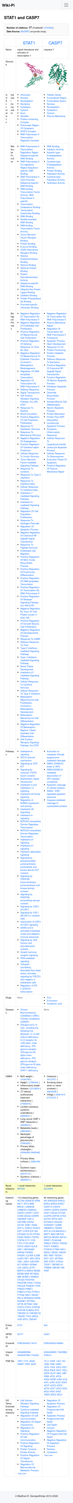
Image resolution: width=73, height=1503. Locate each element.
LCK (19, 1267)
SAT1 (46, 1258)
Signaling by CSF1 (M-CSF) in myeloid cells (29, 915)
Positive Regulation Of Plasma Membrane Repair (56, 468)
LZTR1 (32, 1267)
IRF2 (32, 1258)
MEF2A (60, 1234)
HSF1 (20, 1249)
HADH (27, 1246)
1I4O (58, 1361)
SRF (46, 1261)
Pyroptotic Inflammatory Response (53, 432)
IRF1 (26, 1258)
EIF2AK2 (21, 1234)
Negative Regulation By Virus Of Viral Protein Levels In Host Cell (30, 613)
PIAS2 (37, 1282)
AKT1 (20, 1203)
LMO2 (25, 1267)
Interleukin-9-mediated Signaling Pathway (29, 505)
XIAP (46, 1270)
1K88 (52, 1364)
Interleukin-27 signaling (27, 841)
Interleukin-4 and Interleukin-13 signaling (28, 787)
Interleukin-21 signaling (27, 847)
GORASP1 (49, 1225)
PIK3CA (21, 1285)
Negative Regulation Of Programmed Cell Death (57, 1433)
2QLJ (64, 1370)
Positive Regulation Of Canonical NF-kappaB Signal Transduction (56, 369)
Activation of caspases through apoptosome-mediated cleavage (56, 756)
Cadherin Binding (28, 295)
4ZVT (53, 1388)
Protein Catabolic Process (55, 354)
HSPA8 (20, 1252)
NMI (19, 1276)
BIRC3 (47, 1203)
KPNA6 (33, 1264)
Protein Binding (27, 243)
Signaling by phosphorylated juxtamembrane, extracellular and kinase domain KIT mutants (29, 865)
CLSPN (47, 1215)
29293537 (25, 1115)
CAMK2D (21, 1209)
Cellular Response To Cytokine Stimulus (29, 684)
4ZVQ (53, 1385)
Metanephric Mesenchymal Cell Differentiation (29, 718)
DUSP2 (28, 1228)
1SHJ (46, 1367)
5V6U (52, 1391)
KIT (19, 1264)
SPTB (20, 1304)
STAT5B (21, 1310)
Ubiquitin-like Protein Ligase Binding (30, 291)
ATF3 (26, 1203)
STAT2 (20, 1307)
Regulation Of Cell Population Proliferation (29, 514)
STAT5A (36, 1307)
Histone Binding (28, 264)
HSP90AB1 (29, 1249)
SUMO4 (30, 1310)
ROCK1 (58, 1255)
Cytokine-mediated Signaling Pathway (29, 1411)
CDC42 (27, 1215)
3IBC (58, 1373)
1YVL (26, 1361)
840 (45, 1325)
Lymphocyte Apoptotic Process (56, 424)
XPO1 (26, 1319)
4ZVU (59, 1388)
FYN (25, 1243)
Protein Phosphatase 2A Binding (30, 300)
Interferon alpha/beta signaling (30, 853)
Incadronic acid (54, 1003)
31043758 (25, 1079)
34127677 (51, 1079)
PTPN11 (36, 1291)
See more (22, 1473)
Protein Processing (56, 349)
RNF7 (51, 1255)
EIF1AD (34, 1231)
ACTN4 (20, 1200)
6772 (19, 1325)
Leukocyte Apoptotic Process (57, 449)
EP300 (36, 1234)
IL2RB (37, 1255)
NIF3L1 (63, 1237)
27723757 (51, 1097)
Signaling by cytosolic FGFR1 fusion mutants (28, 772)
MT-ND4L (34, 1273)
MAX (53, 1234)
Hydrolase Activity (56, 182)
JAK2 (26, 1261)
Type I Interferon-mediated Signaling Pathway (29, 660)
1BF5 (20, 1361)
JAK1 (20, 1261)
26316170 (25, 1173)
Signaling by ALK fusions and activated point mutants (28, 944)
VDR (19, 1319)
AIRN (37, 1200)
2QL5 (58, 1367)
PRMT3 (21, 1291)
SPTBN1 (28, 1304)
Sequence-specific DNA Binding (29, 285)
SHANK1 (21, 1301)
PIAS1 (30, 1282)
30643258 (51, 1091)
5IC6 (64, 1388)
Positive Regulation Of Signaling (29, 1444)
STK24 (59, 1261)
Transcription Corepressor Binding (30, 205)
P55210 (47, 1355)
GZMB (58, 1225)
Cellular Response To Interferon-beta (29, 488)
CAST (47, 1212)
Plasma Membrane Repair (56, 324)
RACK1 (35, 1294)
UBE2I (35, 1316)
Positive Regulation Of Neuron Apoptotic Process (57, 380)
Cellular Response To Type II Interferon (30, 692)
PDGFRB (21, 1282)
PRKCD (21, 1288)
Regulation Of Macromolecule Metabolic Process (29, 1467)
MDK (26, 1273)
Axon (22, 113)
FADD (20, 1237)
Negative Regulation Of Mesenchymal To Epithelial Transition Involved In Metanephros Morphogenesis (30, 360)
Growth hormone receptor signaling (29, 953)
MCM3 (37, 1270)
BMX (32, 1203)
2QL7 (64, 1367)
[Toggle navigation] (66, 5)
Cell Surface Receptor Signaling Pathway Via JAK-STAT (29, 400)
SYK (37, 1310)
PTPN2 (20, 1294)
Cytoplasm (25, 106)
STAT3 (28, 1307)
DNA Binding (26, 216)
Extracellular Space (56, 100)
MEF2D (47, 1237)
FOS (33, 1240)
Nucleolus (25, 103)
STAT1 (29, 43)
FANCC (27, 1237)
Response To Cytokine (26, 470)
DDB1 (28, 1225)
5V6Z (58, 1391)
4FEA (58, 1376)
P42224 (35, 1355)
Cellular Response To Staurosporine (56, 455)
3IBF (64, 1373)
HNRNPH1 (49, 1228)
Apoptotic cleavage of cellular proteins (56, 786)
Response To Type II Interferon (30, 476)
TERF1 (47, 1264)
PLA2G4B (56, 1240)
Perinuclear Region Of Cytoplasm (29, 127)
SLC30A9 (48, 1188)
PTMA (56, 1249)
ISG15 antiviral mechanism (27, 759)
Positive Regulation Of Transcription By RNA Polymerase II (29, 590)
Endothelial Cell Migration (28, 552)
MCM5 (20, 1273)
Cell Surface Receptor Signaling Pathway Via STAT (29, 742)
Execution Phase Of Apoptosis (57, 461)
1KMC (58, 1364)
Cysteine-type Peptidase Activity (56, 178)
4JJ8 (64, 1379)
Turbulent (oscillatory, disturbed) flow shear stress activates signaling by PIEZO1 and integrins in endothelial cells (30, 973)
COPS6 (55, 1215)
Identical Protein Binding (28, 269)
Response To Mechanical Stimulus (30, 433)
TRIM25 (48, 1267)
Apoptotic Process (56, 340)
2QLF (58, 1370)
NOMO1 (26, 1276)
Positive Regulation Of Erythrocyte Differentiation (29, 572)
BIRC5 (54, 1203)
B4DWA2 (62, 1352)
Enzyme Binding (28, 246)
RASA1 (62, 1252)
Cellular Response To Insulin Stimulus (29, 455)
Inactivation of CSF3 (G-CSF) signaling (30, 923)
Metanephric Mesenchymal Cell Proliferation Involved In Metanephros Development (29, 704)
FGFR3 (35, 1237)
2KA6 (32, 1361)
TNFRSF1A (23, 1313)
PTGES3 (48, 1249)
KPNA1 (25, 1264)
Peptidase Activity (56, 173)
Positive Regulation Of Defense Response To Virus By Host (29, 345)
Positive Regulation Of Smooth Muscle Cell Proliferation (29, 623)
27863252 (25, 1143)
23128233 (35, 1088)
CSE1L (30, 1218)
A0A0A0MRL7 (51, 1352)
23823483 (25, 1131)
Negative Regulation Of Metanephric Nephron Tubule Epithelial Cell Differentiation (30, 730)
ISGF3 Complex (28, 131)
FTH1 (20, 1243)
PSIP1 (47, 1246)
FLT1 (27, 1240)
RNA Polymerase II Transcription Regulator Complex (29, 137)
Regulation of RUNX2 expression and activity (29, 803)
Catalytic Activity (55, 149)
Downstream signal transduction (29, 780)
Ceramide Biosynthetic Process (53, 395)
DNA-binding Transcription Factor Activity (30, 228)
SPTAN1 (31, 1301)
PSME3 (55, 1246)
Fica (49, 997)
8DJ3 (59, 1394)
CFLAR (61, 1212)
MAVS (30, 1270)
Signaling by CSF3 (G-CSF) (29, 908)
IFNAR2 (29, 1252)
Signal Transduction (30, 392)
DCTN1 (20, 1225)
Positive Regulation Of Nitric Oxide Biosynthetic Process (29, 561)
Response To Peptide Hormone (28, 546)
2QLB (52, 1370)
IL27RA (29, 1255)
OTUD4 (20, 1279)
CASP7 (55, 43)
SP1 (52, 1258)
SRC (35, 1304)
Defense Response (29, 389)
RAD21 (47, 1252)
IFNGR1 (21, 1255)
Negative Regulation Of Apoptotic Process (57, 1443)
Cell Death (52, 1424)
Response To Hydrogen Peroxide (29, 522)
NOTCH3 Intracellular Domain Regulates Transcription (30, 824)
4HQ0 (46, 1379)
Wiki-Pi (8, 5)
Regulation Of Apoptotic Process (29, 528)
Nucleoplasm (26, 100)
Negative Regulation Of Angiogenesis (30, 440)
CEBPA (35, 1215)
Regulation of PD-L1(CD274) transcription (29, 988)
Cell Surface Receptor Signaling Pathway (29, 1403)
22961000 (35, 1161)
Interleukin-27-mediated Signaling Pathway (29, 675)
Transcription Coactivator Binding (30, 212)
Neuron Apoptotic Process (55, 409)
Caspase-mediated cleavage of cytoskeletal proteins (57, 803)
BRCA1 (21, 1206)
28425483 (35, 1152)
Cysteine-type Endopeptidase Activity (54, 164)
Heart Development (56, 343)
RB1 (46, 1255)
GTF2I (20, 1246)
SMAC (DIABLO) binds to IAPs (55, 765)
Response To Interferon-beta (27, 482)
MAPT (47, 1234)
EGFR (26, 1231)
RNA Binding (53, 146)
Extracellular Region (57, 97)
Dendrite (24, 116)
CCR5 (20, 1215)
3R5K (46, 1376)
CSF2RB (21, 1221)
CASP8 (55, 1209)
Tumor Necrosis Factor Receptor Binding (28, 237)
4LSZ (58, 1382)
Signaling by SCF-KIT (29, 765)
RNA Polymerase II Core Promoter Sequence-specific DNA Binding (29, 181)
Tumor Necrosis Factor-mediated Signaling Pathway (29, 462)
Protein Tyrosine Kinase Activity (28, 1450)
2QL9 (46, 1370)
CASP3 (21, 1212)
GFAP (31, 1243)
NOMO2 (35, 1276)
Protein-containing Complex (29, 120)
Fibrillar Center (54, 94)
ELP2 (29, 1234)
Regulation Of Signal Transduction (30, 1423)
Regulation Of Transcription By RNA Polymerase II (29, 383)
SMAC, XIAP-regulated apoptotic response (56, 793)
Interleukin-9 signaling (26, 817)
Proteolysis (52, 337)
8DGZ (53, 1394)
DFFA (54, 1218)
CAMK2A (29, 1206)
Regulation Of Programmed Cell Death (55, 1409)
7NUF (27, 1364)
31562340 (33, 1082)
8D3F (33, 1364)
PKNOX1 (30, 1285)
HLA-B (34, 1246)
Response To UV (55, 346)
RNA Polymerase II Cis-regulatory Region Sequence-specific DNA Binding (29, 167)
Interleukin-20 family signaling (30, 795)
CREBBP (21, 1218)
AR (45, 1200)
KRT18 (47, 1231)
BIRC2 (61, 1200)
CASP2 (56, 1206)
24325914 (25, 1124)
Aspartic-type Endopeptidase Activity (54, 155)
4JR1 (46, 1382)
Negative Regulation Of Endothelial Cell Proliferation (30, 325)
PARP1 (47, 1240)
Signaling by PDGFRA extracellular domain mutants (30, 899)
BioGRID (25, 31)
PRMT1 (29, 1288)
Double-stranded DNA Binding (28, 221)
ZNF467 (33, 1319)
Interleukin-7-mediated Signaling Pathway (29, 496)
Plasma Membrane (56, 116)
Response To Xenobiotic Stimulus (30, 427)
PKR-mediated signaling (27, 959)
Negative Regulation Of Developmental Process (30, 632)
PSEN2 (63, 1243)
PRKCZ (47, 1243)
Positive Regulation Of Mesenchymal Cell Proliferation (29, 334)
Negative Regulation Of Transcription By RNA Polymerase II (30, 316)
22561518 (60, 1094)
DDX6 (34, 1225)
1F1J (46, 1361)
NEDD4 (55, 1237)
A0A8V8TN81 (24, 1355)
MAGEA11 (61, 1231)
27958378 (25, 1103)
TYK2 (28, 1316)
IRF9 (37, 1258)
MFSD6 (21, 1188)
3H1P (53, 1373)
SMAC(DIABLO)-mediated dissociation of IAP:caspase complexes (55, 775)
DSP (60, 1218)
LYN (53, 1231)
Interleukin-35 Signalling (27, 810)
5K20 (46, 1391)
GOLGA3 (57, 1221)
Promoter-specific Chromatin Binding (29, 306)
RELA (20, 1298)
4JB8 (59, 1379)
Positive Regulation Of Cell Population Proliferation (29, 420)
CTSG (63, 1215)
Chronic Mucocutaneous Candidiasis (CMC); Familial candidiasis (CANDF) (30, 1015)
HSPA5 (58, 1228)
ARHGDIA (53, 1200)
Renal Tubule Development (26, 668)
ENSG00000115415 (27, 1343)
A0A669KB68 (24, 1352)
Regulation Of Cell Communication (29, 1417)
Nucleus (24, 97)
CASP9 (63, 1209)
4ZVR (59, 1385)
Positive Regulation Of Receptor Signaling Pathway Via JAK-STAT (29, 601)
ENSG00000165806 (53, 1343)
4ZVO (64, 1382)
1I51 (63, 1361)
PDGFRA (29, 1279)
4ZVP (46, 1385)
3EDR (47, 1373)
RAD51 (54, 1252)
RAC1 (28, 1294)
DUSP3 (36, 1228)
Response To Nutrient (26, 409)
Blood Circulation (28, 413)
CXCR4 (30, 1221)
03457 (47, 1334)
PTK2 (28, 1291)
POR (37, 1285)
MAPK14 (21, 1270)
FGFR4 (20, 1240)
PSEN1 (55, 1243)
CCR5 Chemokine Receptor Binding (29, 251)
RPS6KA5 (29, 1298)
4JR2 (52, 1382)
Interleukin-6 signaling (26, 753)
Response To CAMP (30, 638)
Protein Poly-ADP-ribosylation (56, 418)
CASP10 (48, 1206)
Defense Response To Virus (29, 643)
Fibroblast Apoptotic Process (57, 388)
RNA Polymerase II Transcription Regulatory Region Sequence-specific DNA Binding (29, 152)
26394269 (25, 1152)
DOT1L (20, 1228)
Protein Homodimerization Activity (29, 277)
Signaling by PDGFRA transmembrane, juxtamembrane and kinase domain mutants (30, 883)
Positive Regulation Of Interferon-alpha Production (29, 447)
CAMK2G (31, 1209)
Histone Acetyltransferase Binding (29, 258)
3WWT (20, 1364)
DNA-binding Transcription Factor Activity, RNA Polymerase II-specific (30, 195)
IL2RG (20, 1258)
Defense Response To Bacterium (56, 360)
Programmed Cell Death (55, 1420)
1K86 (46, 1364)
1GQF (52, 1361)
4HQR (53, 1379)
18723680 (48, 27)
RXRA (37, 1298)
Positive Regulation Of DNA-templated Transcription (29, 581)
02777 (20, 1334)
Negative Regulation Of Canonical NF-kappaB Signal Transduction (30, 537)
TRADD (21, 1316)
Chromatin (25, 94)
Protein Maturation (56, 413)
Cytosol (24, 110)
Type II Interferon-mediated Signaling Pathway (29, 651)
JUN (32, 1261)
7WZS (47, 1394)
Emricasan (52, 1000)
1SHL (52, 1367)
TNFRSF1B (35, 1313)
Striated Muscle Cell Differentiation (57, 403)
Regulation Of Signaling (27, 1429)
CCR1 (36, 1212)
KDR (36, 1261)
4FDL (52, 1376)
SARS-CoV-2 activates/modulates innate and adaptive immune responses (30, 932)
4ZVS (46, 1388)
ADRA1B (29, 1200)
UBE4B (56, 1267)
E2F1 (20, 1231)
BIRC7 (61, 1203)
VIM (62, 1267)
